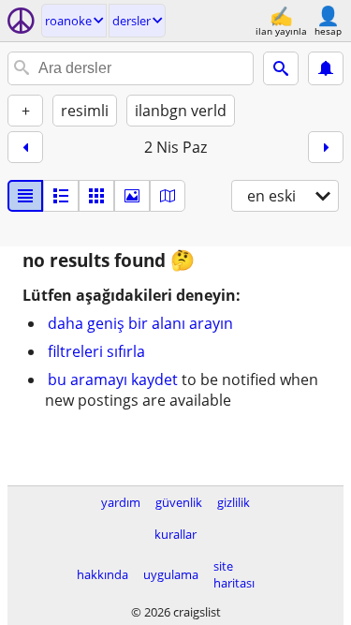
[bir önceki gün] (25, 147)
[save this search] (326, 68)
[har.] (167, 196)
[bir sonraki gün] (326, 147)
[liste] (25, 196)
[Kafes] (96, 196)
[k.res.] (61, 196)
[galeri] (132, 196)
